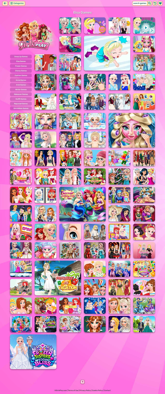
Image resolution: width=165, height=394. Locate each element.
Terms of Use (73, 390)
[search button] (149, 3)
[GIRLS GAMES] (33, 34)
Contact (107, 390)
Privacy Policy (85, 390)
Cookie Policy (97, 390)
